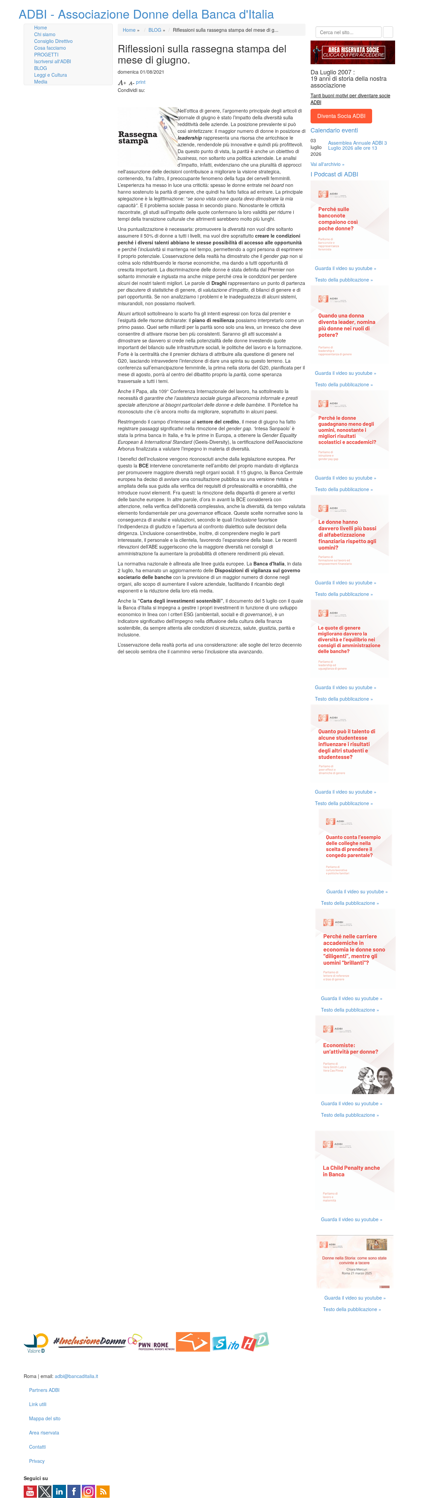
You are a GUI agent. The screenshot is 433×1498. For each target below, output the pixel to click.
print (140, 81)
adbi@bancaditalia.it (76, 1376)
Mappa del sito (45, 1418)
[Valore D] (38, 1341)
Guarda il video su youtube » (346, 268)
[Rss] (103, 1491)
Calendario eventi (334, 129)
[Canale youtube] (30, 1491)
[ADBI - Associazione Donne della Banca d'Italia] (50, 1365)
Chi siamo (44, 34)
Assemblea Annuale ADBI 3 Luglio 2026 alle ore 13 (357, 145)
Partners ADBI (44, 1389)
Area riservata (44, 1432)
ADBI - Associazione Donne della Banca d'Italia (146, 13)
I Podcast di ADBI (334, 173)
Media (40, 81)
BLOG (40, 68)
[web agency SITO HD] (241, 1341)
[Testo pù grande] (122, 81)
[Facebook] (74, 1491)
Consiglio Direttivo (53, 41)
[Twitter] (44, 1491)
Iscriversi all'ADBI (52, 61)
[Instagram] (88, 1491)
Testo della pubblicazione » (344, 279)
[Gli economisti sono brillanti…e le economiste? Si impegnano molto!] (355, 948)
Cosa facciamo (50, 47)
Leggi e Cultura (50, 74)
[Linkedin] (59, 1491)
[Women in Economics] (193, 1341)
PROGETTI (46, 54)
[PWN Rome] (151, 1341)
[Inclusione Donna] (90, 1341)
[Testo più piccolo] (131, 81)
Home (40, 27)
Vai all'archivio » (328, 164)
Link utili (37, 1404)
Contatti (37, 1446)
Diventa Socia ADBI (341, 116)
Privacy (37, 1460)
